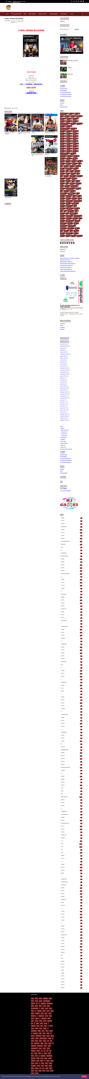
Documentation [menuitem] (63, 443)
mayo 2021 (62, 404)
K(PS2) (68, 151)
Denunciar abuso (64, 337)
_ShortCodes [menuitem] (63, 437)
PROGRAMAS (63, 90)
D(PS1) (68, 121)
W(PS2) (68, 163)
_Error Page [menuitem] (63, 441)
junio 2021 (62, 402)
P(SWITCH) (63, 223)
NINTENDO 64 (63, 113)
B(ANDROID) (63, 193)
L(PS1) (71, 166)
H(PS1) (68, 148)
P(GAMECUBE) (64, 814)
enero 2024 (62, 360)
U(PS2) (74, 198)
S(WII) (76, 228)
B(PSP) (68, 143)
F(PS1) (69, 156)
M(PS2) (62, 118)
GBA (77, 181)
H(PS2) (62, 158)
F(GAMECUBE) (70, 193)
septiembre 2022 (64, 374)
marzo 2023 (63, 364)
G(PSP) (62, 196)
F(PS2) (74, 143)
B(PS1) (74, 118)
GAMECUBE (68, 168)
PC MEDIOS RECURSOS (66, 94)
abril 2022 (62, 384)
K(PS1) (79, 176)
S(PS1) (72, 128)
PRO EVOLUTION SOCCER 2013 (37, 155)
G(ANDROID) (69, 208)
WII (79, 198)
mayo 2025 (62, 348)
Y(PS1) (73, 235)
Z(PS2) (77, 166)
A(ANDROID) (64, 526)
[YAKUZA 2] (51, 144)
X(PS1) (72, 173)
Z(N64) (62, 981)
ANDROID (31, 93)
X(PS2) (16, 108)
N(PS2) (74, 141)
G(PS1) (75, 156)
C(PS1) (72, 123)
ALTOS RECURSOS (64, 153)
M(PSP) (71, 183)
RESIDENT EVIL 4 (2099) (50, 132)
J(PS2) (72, 153)
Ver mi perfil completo (65, 490)
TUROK (69, 67)
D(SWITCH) (63, 608)
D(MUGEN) (74, 203)
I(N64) (68, 158)
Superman (70, 74)
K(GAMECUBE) (72, 213)
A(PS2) (67, 181)
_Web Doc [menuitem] (62, 445)
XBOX (67, 235)
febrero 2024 (63, 358)
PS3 (67, 173)
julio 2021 (62, 400)
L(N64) (79, 161)
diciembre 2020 (63, 414)
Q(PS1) (62, 198)
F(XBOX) (62, 208)
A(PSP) (62, 143)
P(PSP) (63, 832)
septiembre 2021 (64, 398)
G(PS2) (62, 148)
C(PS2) (68, 138)
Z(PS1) (79, 235)
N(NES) (62, 779)
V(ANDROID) (69, 233)
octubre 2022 (63, 372)
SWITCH (65, 191)
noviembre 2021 (64, 394)
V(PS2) (67, 178)
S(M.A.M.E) (63, 228)
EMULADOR (72, 176)
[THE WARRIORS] (51, 166)
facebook (62, 323)
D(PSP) (63, 605)
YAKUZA (33, 132)
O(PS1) (67, 186)
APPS (61, 105)
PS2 (12, 108)
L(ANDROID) (64, 732)
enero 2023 (62, 366)
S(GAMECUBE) (64, 881)
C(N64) (68, 131)
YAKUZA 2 (47, 154)
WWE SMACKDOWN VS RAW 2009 (24, 133)
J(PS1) (76, 171)
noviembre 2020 (64, 416)
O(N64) (62, 171)
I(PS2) (75, 168)
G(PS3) (76, 208)
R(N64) (74, 133)
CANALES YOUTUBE (42, 13)
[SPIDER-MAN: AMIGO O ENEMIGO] (11, 123)
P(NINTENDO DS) (70, 188)
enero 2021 (62, 412)
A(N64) (74, 146)
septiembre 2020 (64, 420)
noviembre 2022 (64, 370)
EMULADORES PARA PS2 (66, 261)
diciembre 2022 (63, 368)
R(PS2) (74, 136)
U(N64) (62, 926)
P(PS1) (74, 151)
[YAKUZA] (38, 123)
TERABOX (28, 84)
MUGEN (74, 218)
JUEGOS (62, 103)
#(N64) (74, 158)
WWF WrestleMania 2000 (18, 1)
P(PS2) (62, 146)
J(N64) (74, 138)
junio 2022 (62, 380)
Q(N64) (77, 188)
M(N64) (78, 116)
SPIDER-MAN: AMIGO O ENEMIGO (10, 133)
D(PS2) (68, 126)
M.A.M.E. (68, 218)
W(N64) (68, 133)
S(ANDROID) (64, 879)
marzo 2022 (63, 386)
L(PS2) (62, 141)
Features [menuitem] (62, 428)
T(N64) (78, 123)
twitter (61, 325)
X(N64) (62, 235)
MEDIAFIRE (38, 84)
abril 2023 (62, 362)
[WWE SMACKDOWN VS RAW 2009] (24, 123)
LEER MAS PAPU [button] (55, 1076)
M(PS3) (62, 218)
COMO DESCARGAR (53, 13)
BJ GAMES (62, 275)
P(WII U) (69, 223)
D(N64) (68, 136)
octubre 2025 (63, 344)
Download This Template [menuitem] (66, 449)
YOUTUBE (62, 251)
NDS (61, 186)
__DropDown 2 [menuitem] (63, 434)
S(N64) (68, 118)
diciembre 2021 (63, 392)
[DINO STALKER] (11, 187)
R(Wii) (75, 223)
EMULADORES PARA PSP (66, 265)
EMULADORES (63, 88)
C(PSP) (67, 203)
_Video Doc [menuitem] (63, 447)
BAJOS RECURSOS (64, 123)
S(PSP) (68, 198)
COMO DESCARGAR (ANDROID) (68, 271)
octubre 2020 (63, 418)
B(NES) (62, 203)
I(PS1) (62, 183)
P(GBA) (62, 188)
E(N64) (62, 161)
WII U (75, 233)
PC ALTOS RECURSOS (65, 92)
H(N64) (62, 151)
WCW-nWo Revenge (72, 60)
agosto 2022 (63, 376)
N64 (73, 196)
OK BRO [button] (84, 1076)
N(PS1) (77, 183)
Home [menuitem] (61, 426)
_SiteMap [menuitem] (62, 439)
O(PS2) (62, 173)
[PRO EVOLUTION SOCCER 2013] (38, 144)
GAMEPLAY (63, 249)
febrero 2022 (63, 388)
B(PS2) (62, 131)
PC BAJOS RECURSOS (65, 96)
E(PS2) (65, 176)
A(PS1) (62, 136)
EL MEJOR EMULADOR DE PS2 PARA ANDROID (70, 306)
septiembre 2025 (64, 346)
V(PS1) (62, 178)
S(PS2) (66, 116)
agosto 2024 (63, 356)
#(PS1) (62, 168)
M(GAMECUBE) (64, 749)
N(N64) (74, 121)
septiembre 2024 (64, 354)
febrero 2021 (63, 410)
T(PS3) (62, 920)
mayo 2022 (62, 382)
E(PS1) (67, 161)
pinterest (62, 329)
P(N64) (62, 126)
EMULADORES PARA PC (66, 267)
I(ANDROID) (63, 682)
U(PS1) (62, 233)
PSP (72, 116)
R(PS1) (68, 146)
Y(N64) (72, 191)
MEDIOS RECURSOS (64, 128)
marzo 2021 (63, 408)
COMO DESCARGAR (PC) (66, 269)
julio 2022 (62, 378)
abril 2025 (62, 350)
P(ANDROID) (73, 186)
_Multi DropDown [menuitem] (64, 430)
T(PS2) (62, 138)
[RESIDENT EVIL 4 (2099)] (51, 123)
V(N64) (65, 166)
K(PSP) (62, 726)
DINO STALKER (8, 197)
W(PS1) (62, 163)
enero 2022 (62, 390)
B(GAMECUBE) (64, 556)
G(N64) (74, 148)
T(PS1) (62, 133)
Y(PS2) (62, 181)
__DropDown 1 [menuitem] (63, 432)
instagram (62, 327)
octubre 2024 (63, 352)
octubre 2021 (63, 396)
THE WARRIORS (48, 176)
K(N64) (73, 161)
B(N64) (62, 121)
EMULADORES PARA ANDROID (67, 263)
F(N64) (68, 141)
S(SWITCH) (70, 228)
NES (78, 196)
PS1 (76, 113)
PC (31, 91)
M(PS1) (74, 131)
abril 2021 (62, 406)
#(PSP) (74, 163)
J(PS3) (62, 213)
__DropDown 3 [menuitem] (63, 436)
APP (71, 171)
